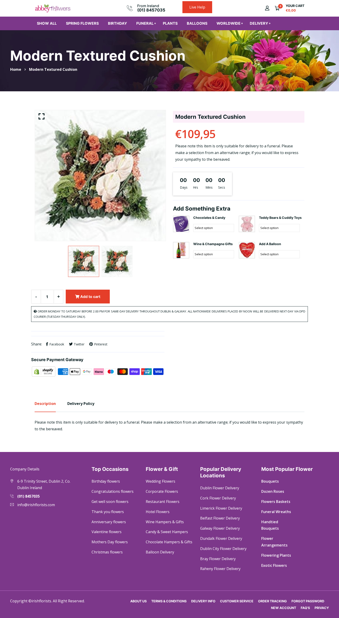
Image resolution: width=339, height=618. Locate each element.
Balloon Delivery (160, 552)
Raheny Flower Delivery (220, 568)
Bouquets (270, 481)
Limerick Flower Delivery (221, 508)
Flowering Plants (276, 555)
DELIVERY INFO (203, 601)
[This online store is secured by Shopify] (44, 371)
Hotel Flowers (158, 511)
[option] (100, 175)
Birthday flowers (106, 481)
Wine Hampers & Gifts (165, 521)
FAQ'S (305, 608)
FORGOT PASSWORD (307, 601)
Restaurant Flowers (162, 501)
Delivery (259, 23)
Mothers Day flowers (110, 541)
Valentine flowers (107, 531)
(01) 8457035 (151, 10)
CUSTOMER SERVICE (236, 601)
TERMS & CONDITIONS (169, 601)
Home (15, 69)
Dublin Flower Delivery (219, 487)
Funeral (145, 23)
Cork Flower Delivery (218, 498)
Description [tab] (45, 403)
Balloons (197, 23)
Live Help (197, 7)
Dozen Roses (272, 491)
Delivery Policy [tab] (80, 403)
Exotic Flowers (274, 565)
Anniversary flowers (109, 521)
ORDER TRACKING (272, 601)
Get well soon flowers (110, 501)
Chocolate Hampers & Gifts (169, 541)
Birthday (117, 23)
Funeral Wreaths (276, 511)
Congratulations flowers (113, 491)
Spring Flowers (82, 23)
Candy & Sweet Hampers (167, 531)
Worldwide (229, 23)
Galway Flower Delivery (220, 528)
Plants (170, 23)
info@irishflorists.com (36, 504)
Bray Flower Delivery (218, 558)
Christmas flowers (107, 552)
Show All (47, 23)
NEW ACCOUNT (283, 608)
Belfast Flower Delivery (220, 518)
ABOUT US (138, 601)
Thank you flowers (108, 511)
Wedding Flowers (160, 481)
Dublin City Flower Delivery (223, 548)
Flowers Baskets (275, 501)
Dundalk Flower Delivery (221, 538)
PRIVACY (322, 608)
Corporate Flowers (162, 491)
